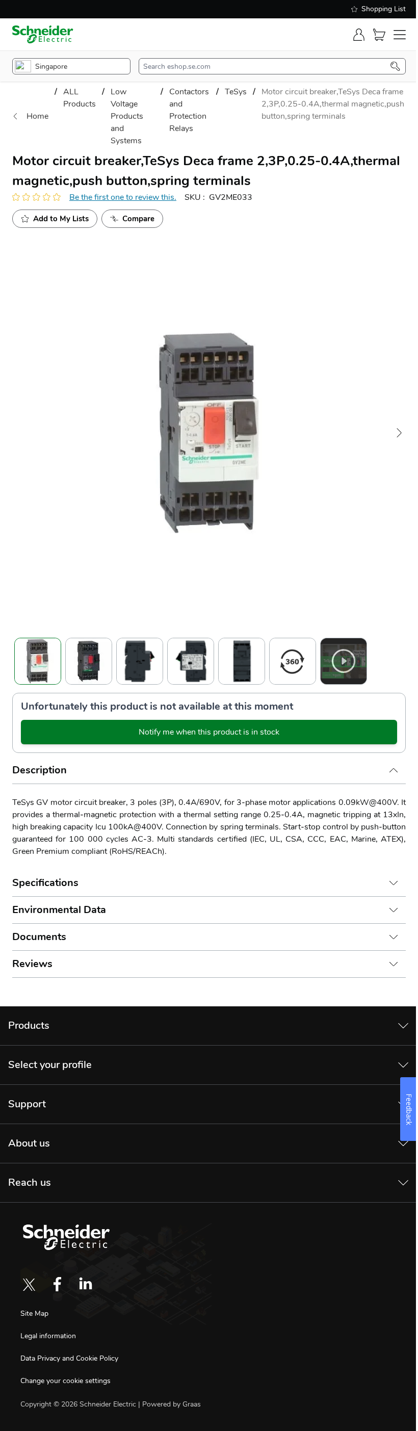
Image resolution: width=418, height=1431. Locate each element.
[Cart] (379, 35)
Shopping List (383, 9)
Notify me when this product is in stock (209, 732)
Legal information (48, 1336)
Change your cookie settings (65, 1381)
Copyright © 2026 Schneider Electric (79, 1404)
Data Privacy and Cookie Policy (69, 1358)
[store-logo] (42, 34)
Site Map (34, 1313)
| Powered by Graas (169, 1404)
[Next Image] (399, 432)
